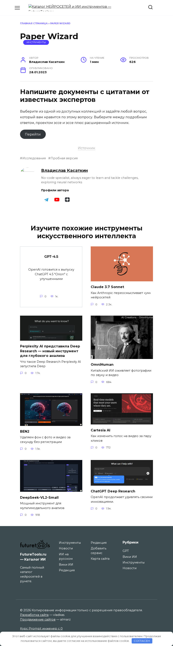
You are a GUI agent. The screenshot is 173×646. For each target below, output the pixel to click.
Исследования (34, 158)
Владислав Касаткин (64, 170)
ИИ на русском (66, 556)
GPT (126, 551)
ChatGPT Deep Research (113, 491)
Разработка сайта (34, 615)
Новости (66, 548)
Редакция (67, 570)
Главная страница (34, 23)
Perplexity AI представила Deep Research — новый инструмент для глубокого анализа (50, 351)
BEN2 (24, 431)
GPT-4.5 (51, 257)
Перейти (33, 134)
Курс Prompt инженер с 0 (41, 628)
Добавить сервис (98, 550)
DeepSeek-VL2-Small (39, 497)
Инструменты (36, 42)
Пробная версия (64, 158)
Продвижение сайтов (37, 619)
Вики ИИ (66, 564)
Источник (86, 148)
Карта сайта (100, 559)
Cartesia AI (100, 430)
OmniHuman (102, 365)
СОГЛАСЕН (142, 640)
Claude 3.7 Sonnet (107, 287)
